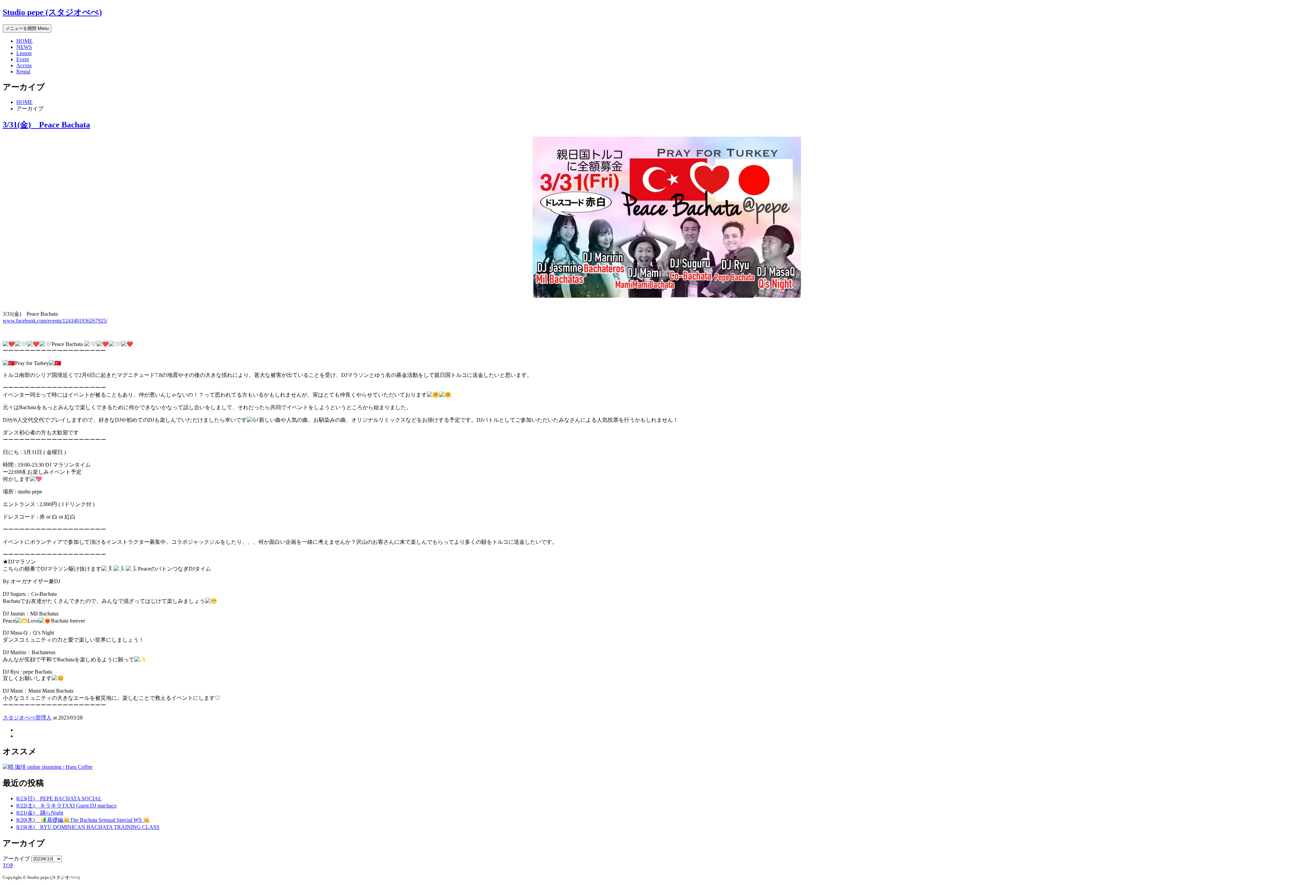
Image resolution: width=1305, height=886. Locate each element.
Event (22, 59)
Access (24, 65)
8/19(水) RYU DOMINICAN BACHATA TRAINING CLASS (87, 827)
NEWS (24, 47)
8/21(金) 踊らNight (39, 813)
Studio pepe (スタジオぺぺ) (52, 12)
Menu (27, 28)
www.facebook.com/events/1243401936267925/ (55, 321)
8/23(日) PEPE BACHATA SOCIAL (59, 798)
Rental (23, 71)
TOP (8, 865)
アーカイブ (16, 859)
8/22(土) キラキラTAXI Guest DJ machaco (66, 806)
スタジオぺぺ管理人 (27, 717)
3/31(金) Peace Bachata (46, 124)
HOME (24, 41)
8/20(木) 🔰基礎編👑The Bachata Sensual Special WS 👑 (83, 820)
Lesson (24, 53)
